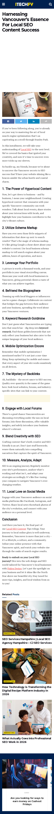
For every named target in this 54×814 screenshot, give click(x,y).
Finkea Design (14, 568)
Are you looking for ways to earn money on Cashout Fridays (27, 801)
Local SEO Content (16, 528)
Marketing (9, 633)
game (26, 793)
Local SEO (26, 149)
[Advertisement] (27, 63)
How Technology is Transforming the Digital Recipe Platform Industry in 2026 (26, 690)
